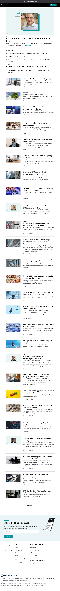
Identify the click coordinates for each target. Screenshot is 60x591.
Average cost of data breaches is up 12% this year (38, 342)
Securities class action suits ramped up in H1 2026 (37, 157)
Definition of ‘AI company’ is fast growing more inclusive (35, 108)
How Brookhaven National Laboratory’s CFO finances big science (38, 207)
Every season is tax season (33, 94)
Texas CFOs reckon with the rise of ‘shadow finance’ (36, 124)
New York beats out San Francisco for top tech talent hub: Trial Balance (29, 61)
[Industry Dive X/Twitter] (8, 550)
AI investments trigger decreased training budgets (35, 476)
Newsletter (17, 555)
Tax (24, 100)
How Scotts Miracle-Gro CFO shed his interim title (28, 40)
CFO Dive (32, 563)
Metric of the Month (28, 399)
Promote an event (34, 555)
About (16, 547)
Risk (25, 133)
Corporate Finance (28, 216)
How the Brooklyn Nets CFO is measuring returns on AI (34, 357)
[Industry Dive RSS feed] (11, 550)
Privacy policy (4, 585)
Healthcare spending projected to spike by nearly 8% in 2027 (38, 261)
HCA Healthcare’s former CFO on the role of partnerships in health (37, 440)
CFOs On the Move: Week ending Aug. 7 (37, 491)
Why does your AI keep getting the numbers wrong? (36, 424)
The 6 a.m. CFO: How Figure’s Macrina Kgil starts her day (37, 140)
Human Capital (27, 270)
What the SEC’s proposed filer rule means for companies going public (36, 224)
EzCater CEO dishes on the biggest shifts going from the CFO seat (38, 277)
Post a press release (35, 550)
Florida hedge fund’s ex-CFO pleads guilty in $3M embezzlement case (36, 375)
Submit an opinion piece (36, 552)
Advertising (33, 547)
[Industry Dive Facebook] (5, 550)
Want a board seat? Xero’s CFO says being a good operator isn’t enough (28, 71)
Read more (29, 45)
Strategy (26, 117)
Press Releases (18, 562)
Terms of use (12, 585)
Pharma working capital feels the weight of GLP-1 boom (38, 325)
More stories (29, 505)
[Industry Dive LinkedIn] (2, 550)
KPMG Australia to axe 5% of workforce (21, 57)
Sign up (53, 4)
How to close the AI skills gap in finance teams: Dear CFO (38, 307)
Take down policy (21, 585)
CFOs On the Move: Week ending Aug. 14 (38, 292)
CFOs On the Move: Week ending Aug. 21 (38, 79)
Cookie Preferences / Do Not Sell (35, 585)
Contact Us (18, 552)
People (25, 86)
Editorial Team (18, 550)
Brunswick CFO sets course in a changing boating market (27, 66)
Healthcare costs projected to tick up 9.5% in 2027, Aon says (27, 53)
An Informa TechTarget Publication (30, 1)
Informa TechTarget (26, 578)
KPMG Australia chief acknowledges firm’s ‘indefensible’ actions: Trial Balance (36, 242)
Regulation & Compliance (30, 165)
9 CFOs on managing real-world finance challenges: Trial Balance (38, 458)
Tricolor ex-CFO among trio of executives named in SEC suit (34, 173)
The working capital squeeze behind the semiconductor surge (38, 189)
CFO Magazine (19, 565)
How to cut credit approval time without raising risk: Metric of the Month (38, 392)
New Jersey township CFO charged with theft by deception (38, 406)
